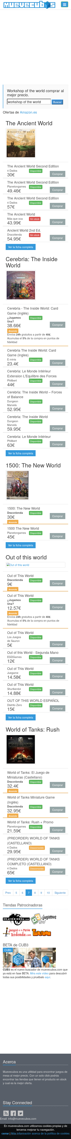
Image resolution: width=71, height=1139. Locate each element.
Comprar (57, 174)
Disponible (35, 170)
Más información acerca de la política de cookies (40, 1133)
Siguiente (60, 893)
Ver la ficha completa (20, 247)
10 (48, 893)
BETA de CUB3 (15, 944)
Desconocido (37, 847)
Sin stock (34, 218)
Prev (8, 893)
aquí (47, 977)
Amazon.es (28, 112)
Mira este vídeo (39, 973)
